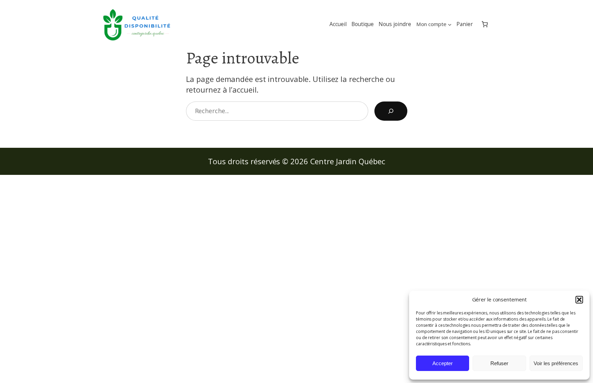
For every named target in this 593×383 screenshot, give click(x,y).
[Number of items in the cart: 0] (484, 24)
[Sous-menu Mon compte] (450, 24)
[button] (579, 299)
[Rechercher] (390, 111)
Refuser (499, 363)
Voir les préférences (556, 363)
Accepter (442, 363)
